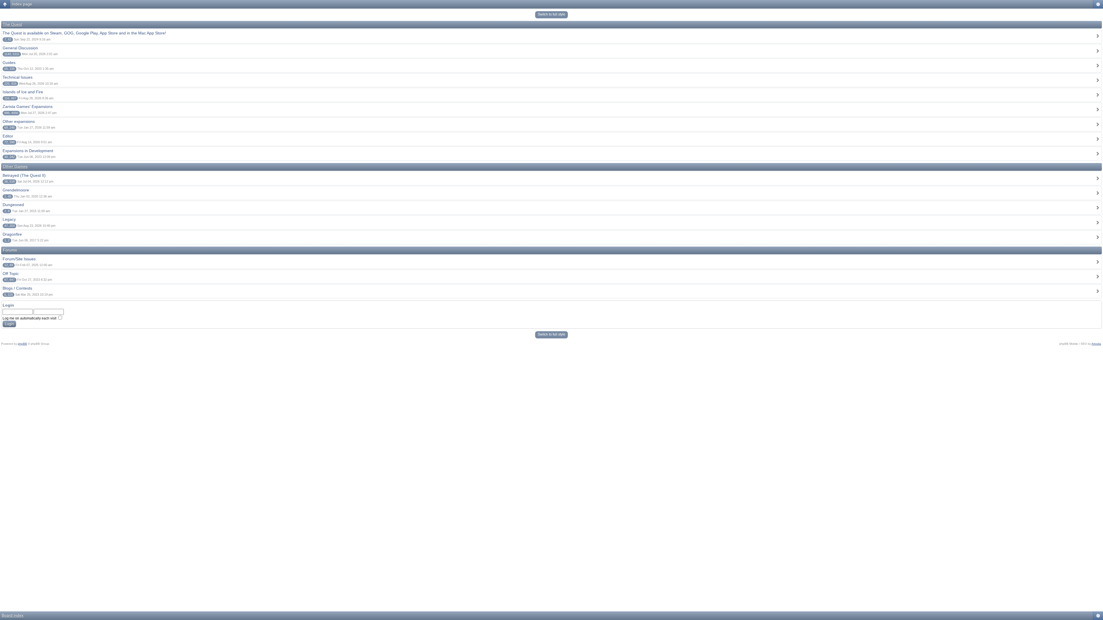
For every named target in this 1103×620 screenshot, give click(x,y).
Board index (13, 615)
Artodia (1096, 343)
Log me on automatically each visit (30, 318)
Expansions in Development (28, 150)
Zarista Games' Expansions (28, 106)
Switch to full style (551, 14)
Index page (22, 4)
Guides (9, 62)
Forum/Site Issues (19, 259)
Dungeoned (13, 204)
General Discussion (20, 48)
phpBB (22, 343)
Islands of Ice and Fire (23, 92)
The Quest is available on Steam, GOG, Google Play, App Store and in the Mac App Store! (84, 33)
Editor (8, 136)
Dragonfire (12, 234)
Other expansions (19, 121)
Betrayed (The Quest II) (24, 175)
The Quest (12, 24)
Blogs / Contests (17, 288)
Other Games (15, 166)
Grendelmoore (16, 190)
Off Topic (11, 273)
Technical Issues (17, 77)
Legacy (9, 219)
